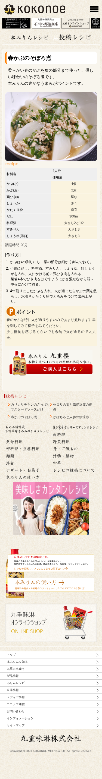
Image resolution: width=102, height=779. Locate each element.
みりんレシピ (16, 683)
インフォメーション (20, 718)
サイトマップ (16, 725)
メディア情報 (16, 697)
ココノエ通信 (16, 704)
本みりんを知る (17, 661)
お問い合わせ (16, 711)
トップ (11, 654)
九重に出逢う (16, 668)
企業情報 (13, 690)
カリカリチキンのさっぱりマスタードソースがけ (30, 407)
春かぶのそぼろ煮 (24, 417)
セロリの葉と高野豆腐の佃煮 (72, 407)
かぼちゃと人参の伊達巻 (71, 417)
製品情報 (13, 675)
